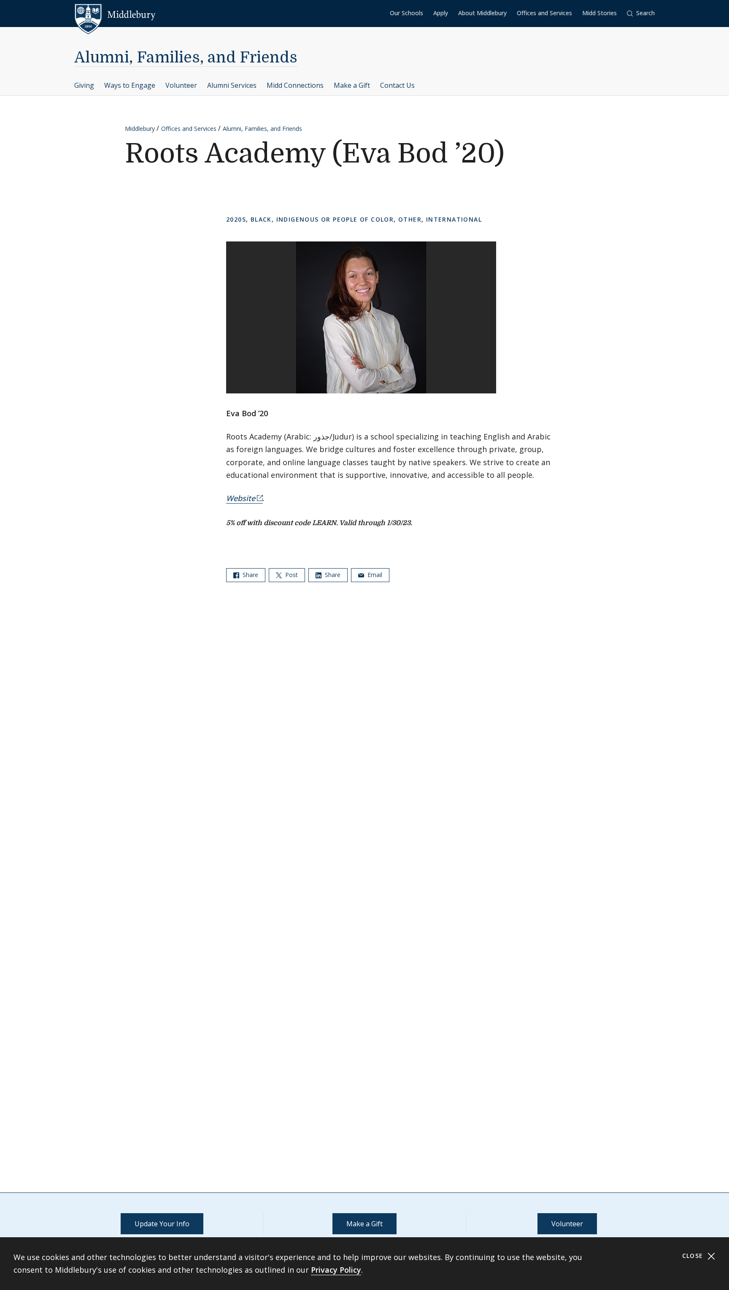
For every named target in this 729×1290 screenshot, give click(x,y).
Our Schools (406, 13)
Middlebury (140, 129)
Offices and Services (544, 13)
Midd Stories (599, 13)
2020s (236, 219)
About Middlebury (482, 13)
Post (291, 575)
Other (409, 219)
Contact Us (397, 85)
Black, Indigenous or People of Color (322, 219)
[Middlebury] (115, 14)
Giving (84, 85)
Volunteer (181, 85)
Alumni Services (231, 85)
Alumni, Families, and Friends (185, 57)
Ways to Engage (129, 85)
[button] (641, 13)
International (454, 219)
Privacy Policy (336, 1270)
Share (249, 575)
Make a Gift (352, 85)
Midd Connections (295, 85)
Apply (440, 13)
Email (374, 575)
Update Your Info (162, 1223)
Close (693, 1256)
